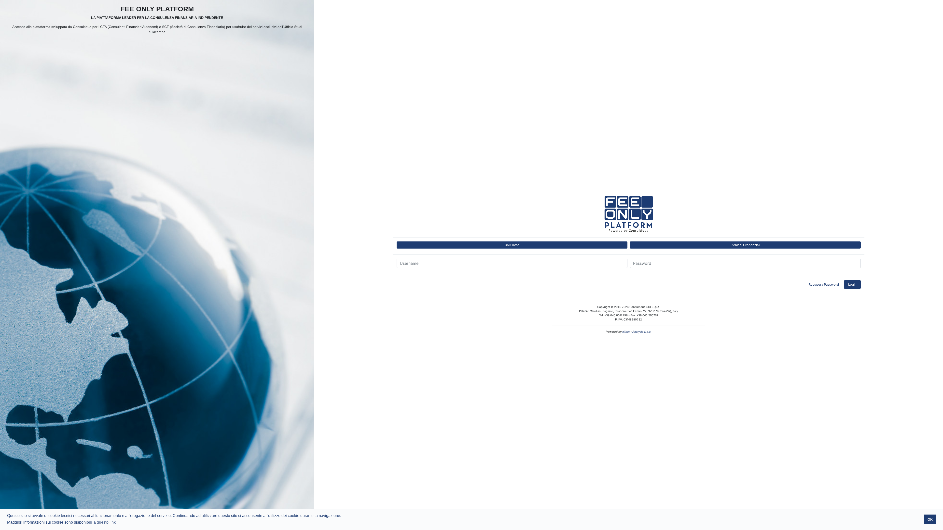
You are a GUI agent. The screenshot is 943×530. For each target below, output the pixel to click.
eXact (626, 331)
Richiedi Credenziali (745, 245)
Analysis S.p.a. (641, 331)
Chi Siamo (512, 245)
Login (852, 284)
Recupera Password (824, 284)
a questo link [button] (105, 522)
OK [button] (930, 519)
